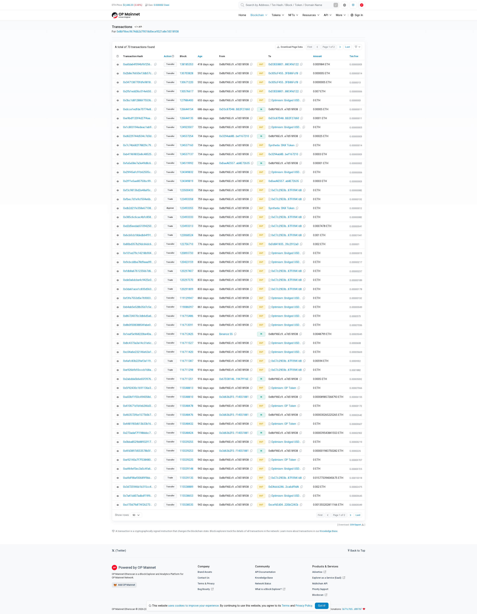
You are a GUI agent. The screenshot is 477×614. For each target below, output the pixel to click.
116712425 (186, 334)
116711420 (186, 352)
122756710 (186, 244)
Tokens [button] (276, 15)
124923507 (186, 127)
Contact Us (203, 577)
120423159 (186, 262)
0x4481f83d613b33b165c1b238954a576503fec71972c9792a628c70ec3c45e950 (138, 423)
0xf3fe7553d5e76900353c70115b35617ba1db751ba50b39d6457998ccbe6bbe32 (138, 298)
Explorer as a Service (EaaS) (327, 577)
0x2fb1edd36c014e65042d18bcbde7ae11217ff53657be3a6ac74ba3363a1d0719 (138, 91)
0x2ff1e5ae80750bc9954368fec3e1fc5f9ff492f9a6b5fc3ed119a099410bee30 (138, 181)
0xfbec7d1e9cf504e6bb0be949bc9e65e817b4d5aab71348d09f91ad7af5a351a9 (138, 199)
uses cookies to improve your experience (193, 605)
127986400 (186, 100)
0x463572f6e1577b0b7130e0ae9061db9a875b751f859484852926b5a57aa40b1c (138, 414)
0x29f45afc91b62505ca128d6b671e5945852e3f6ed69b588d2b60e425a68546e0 (138, 172)
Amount (317, 56)
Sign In (358, 15)
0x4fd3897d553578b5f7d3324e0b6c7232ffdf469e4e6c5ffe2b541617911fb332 (138, 450)
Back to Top (357, 550)
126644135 (186, 118)
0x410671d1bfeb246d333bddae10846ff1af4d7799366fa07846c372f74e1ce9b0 (138, 406)
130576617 (186, 91)
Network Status (263, 583)
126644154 (186, 109)
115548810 (186, 397)
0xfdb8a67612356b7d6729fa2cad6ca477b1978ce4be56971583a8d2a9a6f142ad (138, 271)
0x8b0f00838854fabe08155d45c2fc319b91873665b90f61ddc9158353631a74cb (138, 325)
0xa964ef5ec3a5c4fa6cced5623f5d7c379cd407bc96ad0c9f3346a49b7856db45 (138, 468)
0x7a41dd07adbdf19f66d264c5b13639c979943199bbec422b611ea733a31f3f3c (138, 495)
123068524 (186, 235)
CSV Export (355, 524)
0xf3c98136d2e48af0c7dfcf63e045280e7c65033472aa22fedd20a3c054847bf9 (138, 190)
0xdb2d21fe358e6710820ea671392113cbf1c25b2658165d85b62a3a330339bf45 (138, 208)
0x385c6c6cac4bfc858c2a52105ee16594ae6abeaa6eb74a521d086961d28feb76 (138, 217)
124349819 (186, 181)
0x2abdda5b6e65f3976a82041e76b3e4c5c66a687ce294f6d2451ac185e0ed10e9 (138, 379)
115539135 (186, 478)
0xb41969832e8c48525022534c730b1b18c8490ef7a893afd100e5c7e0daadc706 (138, 154)
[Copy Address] (251, 64)
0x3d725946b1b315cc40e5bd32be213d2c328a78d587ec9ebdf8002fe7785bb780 (138, 486)
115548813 (186, 388)
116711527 (186, 343)
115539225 (186, 459)
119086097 (186, 307)
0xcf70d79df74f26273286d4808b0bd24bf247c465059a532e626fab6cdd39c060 (138, 504)
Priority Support (320, 589)
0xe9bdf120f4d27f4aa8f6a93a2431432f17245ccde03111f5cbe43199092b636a (138, 118)
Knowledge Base (328, 531)
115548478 (186, 406)
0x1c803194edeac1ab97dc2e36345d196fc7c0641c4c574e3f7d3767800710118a (138, 127)
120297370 (186, 280)
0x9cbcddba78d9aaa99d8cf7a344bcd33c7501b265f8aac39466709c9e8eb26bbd (138, 262)
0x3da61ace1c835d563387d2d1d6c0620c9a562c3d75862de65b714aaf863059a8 (138, 289)
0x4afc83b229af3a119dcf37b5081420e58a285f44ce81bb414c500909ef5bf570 (138, 361)
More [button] (339, 15)
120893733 (186, 253)
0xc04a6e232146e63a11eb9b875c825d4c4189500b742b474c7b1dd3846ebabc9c (138, 352)
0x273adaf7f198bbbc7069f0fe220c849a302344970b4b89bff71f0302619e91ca (138, 433)
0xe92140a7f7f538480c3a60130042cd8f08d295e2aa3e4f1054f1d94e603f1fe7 (138, 459)
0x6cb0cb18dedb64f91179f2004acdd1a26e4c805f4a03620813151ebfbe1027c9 (138, 235)
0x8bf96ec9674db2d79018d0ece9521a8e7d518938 (148, 31)
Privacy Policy (304, 605)
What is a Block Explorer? (268, 589)
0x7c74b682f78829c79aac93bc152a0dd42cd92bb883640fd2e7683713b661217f (138, 145)
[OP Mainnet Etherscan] (126, 15)
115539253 (186, 450)
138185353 (186, 64)
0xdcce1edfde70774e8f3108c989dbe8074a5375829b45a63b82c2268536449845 (138, 109)
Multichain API (319, 583)
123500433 (186, 190)
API (140, 26)
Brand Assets (205, 572)
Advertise (317, 572)
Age (200, 56)
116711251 (186, 379)
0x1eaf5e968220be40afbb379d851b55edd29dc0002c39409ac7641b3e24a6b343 (138, 334)
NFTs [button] (291, 15)
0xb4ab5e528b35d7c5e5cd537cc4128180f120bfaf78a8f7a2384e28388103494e (138, 307)
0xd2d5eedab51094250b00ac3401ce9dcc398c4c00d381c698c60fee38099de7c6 (138, 226)
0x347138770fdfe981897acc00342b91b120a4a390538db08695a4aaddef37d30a (138, 82)
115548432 (186, 423)
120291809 (186, 289)
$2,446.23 (128, 5)
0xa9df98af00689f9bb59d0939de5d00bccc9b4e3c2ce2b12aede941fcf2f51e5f (138, 478)
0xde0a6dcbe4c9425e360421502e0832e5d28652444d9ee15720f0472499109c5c (138, 280)
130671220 (186, 82)
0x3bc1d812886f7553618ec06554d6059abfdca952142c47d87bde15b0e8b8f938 (138, 100)
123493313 (186, 226)
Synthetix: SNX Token (281, 145)
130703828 (186, 73)
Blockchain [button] (257, 15)
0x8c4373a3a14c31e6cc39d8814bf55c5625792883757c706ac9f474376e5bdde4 (138, 343)
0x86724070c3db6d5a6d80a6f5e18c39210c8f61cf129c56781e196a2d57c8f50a (138, 316)
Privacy (210, 583)
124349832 (186, 172)
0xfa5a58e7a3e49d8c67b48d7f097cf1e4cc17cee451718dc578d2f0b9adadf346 (138, 163)
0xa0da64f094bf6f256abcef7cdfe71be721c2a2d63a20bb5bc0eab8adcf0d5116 (138, 64)
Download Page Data (291, 47)
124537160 (186, 145)
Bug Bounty (204, 589)
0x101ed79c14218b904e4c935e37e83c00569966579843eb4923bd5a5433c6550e (138, 253)
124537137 (186, 154)
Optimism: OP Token (283, 388)
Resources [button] (309, 15)
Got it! (321, 605)
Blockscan (318, 594)
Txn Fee (354, 56)
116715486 (186, 316)
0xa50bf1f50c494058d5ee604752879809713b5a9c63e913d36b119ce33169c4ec (138, 397)
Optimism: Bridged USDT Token (286, 100)
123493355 (186, 208)
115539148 (186, 468)
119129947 (186, 298)
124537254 (186, 136)
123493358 (186, 199)
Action (167, 56)
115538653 (186, 495)
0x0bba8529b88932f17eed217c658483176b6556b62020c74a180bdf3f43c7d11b (138, 442)
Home (242, 15)
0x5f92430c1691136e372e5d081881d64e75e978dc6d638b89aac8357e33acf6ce (138, 388)
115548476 (186, 414)
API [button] (326, 15)
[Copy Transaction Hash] (155, 64)
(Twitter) (120, 550)
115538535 (186, 504)
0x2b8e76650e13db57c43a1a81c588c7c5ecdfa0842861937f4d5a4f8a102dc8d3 (138, 73)
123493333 (186, 217)
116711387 (186, 361)
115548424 (186, 433)
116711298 (186, 370)
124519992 (186, 163)
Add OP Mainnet (126, 584)
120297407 (186, 271)
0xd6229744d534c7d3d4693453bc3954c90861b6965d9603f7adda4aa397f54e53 (138, 136)
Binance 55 (226, 334)
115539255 (186, 442)
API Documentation (265, 572)
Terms (201, 583)
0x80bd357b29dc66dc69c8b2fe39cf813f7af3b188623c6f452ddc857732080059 (138, 244)
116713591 (186, 325)
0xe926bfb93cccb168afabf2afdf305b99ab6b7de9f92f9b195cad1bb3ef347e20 (138, 370)
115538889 (186, 486)
